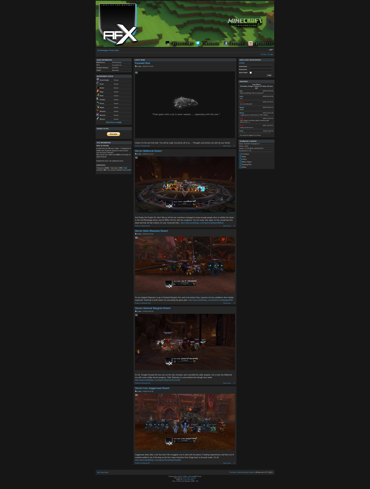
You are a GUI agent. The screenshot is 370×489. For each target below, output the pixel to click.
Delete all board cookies (245, 472)
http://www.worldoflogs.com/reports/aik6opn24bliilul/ (202, 223)
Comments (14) (145, 303)
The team (232, 472)
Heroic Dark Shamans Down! (151, 231)
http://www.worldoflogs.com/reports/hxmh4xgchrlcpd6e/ (158, 460)
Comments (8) (145, 146)
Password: (243, 69)
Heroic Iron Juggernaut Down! (152, 388)
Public (137, 146)
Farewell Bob (142, 63)
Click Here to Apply (114, 122)
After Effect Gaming (189, 478)
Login (271, 54)
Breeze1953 (126, 170)
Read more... (227, 146)
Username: (243, 66)
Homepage (104, 50)
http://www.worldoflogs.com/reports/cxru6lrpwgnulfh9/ (210, 300)
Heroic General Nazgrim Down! (153, 308)
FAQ (264, 54)
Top (234, 146)
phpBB (179, 476)
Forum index (114, 50)
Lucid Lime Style (188, 479)
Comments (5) (145, 463)
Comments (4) (145, 226)
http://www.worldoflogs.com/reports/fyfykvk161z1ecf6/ (157, 380)
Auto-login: (243, 72)
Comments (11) (145, 383)
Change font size (271, 49)
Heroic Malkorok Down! (148, 151)
